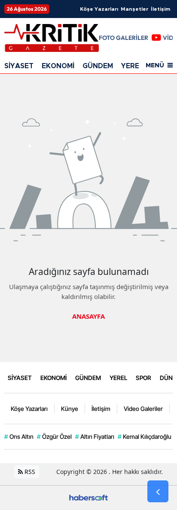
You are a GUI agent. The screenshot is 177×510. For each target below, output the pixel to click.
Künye (69, 408)
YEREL (132, 66)
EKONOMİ (58, 66)
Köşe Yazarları (99, 9)
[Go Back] (157, 491)
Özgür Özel (54, 436)
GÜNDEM (97, 66)
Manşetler (134, 9)
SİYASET (19, 66)
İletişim (160, 9)
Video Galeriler (143, 408)
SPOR (143, 377)
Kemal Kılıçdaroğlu (144, 436)
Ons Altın (19, 436)
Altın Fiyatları (94, 436)
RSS (29, 472)
